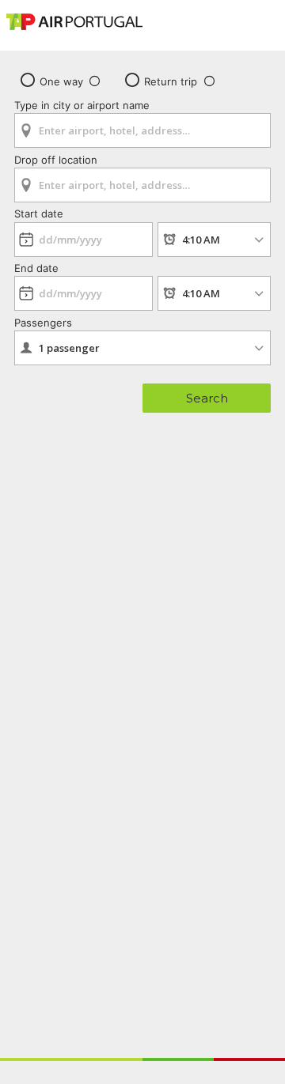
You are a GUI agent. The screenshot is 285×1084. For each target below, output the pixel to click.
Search (207, 398)
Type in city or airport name (82, 105)
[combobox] (142, 125)
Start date (38, 213)
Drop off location (55, 159)
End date (36, 268)
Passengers (43, 322)
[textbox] (142, 130)
